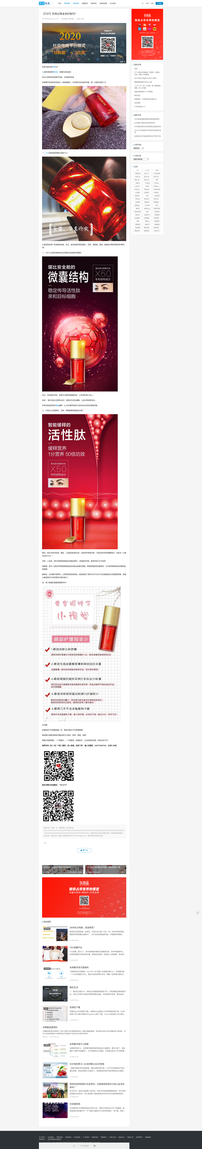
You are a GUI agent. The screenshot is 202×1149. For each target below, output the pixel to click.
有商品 (147, 186)
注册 (152, 3)
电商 (46, 1008)
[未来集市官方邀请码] (55, 974)
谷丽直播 (156, 215)
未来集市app (147, 192)
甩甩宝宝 (137, 199)
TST (47, 153)
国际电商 (95, 1137)
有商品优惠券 (148, 189)
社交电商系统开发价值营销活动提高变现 (147, 126)
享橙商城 (137, 173)
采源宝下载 (75, 1007)
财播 (137, 221)
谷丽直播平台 (148, 218)
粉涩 (157, 205)
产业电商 (86, 1137)
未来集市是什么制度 (79, 1044)
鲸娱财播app (147, 227)
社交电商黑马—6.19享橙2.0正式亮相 (87, 1064)
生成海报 (86, 1146)
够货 (157, 180)
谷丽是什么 (147, 215)
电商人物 (113, 1137)
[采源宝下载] (55, 1013)
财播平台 (147, 224)
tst (43, 72)
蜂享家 (138, 208)
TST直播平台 (76, 947)
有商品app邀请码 (138, 189)
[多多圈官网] (55, 1110)
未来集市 (137, 192)
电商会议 (121, 1137)
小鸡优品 (147, 183)
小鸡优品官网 (138, 186)
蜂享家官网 (138, 212)
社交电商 (113, 3)
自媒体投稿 (103, 3)
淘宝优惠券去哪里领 (54, 1139)
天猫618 (137, 183)
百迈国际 (51, 1137)
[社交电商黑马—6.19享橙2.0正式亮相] (55, 1070)
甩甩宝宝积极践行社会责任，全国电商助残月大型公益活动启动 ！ (97, 1085)
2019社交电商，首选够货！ (83, 927)
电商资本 (42, 1139)
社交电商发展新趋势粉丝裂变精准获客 (146, 119)
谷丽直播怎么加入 (157, 218)
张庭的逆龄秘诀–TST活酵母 (143, 91)
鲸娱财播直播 (148, 231)
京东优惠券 (157, 173)
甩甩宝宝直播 (157, 199)
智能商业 (104, 1137)
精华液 (55, 72)
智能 (57, 405)
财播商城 (156, 221)
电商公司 (47, 948)
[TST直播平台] (55, 954)
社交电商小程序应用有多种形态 (144, 123)
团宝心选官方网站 (157, 176)
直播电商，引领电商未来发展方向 (145, 99)
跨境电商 (68, 1137)
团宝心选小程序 (148, 180)
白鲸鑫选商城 (157, 202)
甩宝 (147, 196)
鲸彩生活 (74, 987)
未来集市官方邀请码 (79, 967)
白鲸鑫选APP (148, 202)
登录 (147, 3)
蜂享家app (147, 208)
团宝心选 (137, 176)
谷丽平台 (137, 215)
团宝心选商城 (148, 176)
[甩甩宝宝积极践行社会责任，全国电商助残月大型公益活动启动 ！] (55, 1090)
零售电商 (67, 3)
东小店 (147, 170)
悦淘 (135, 68)
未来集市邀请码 (138, 196)
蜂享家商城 (157, 208)
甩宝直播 (156, 196)
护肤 (54, 67)
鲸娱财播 (137, 227)
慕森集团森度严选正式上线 (143, 82)
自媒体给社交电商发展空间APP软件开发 (147, 136)
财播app (147, 221)
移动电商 (76, 3)
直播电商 (85, 3)
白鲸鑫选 (137, 202)
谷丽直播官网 (138, 218)
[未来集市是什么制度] (55, 1050)
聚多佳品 (137, 95)
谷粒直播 (137, 103)
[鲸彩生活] (55, 993)
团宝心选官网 (138, 180)
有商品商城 (157, 189)
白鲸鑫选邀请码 (50, 1027)
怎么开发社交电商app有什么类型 (145, 78)
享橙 (157, 170)
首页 (59, 3)
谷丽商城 (156, 212)
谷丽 (147, 212)
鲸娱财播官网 (138, 231)
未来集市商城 (157, 192)
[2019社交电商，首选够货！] (55, 934)
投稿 (160, 3)
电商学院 (94, 3)
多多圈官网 (75, 1104)
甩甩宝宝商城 (148, 199)
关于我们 (42, 1137)
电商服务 (148, 1137)
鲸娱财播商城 (157, 227)
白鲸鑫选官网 (138, 205)
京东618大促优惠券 (148, 173)
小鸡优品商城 (157, 183)
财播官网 (137, 224)
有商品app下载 (157, 186)
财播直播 (156, 224)
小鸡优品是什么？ (140, 106)
